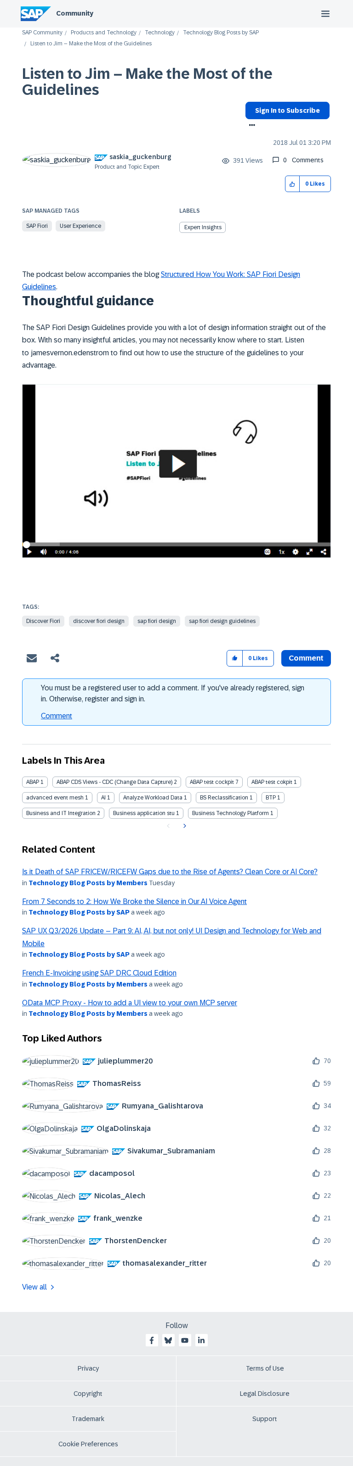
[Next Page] (183, 826)
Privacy (88, 1368)
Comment (56, 716)
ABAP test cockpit (212, 782)
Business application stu (144, 813)
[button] (292, 184)
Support (264, 1418)
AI (103, 797)
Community (74, 13)
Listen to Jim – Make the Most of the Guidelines (147, 82)
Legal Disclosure (265, 1393)
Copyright (88, 1393)
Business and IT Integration (61, 813)
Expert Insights (203, 227)
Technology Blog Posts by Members (88, 883)
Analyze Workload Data (152, 797)
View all (34, 1287)
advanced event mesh (55, 797)
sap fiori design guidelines (222, 621)
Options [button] (250, 126)
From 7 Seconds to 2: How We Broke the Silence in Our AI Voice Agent (134, 901)
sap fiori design (156, 621)
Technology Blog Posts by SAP (221, 33)
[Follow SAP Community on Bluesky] (168, 1340)
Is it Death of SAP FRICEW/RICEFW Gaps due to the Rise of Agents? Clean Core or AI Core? (170, 872)
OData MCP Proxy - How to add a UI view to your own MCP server (129, 1003)
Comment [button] (306, 658)
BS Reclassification (224, 797)
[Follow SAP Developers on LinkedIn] (201, 1340)
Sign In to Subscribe (287, 110)
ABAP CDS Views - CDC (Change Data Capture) (114, 782)
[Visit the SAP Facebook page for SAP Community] (151, 1340)
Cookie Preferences (88, 1444)
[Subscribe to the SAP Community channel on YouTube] (184, 1340)
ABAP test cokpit (271, 782)
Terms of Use (265, 1368)
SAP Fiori (37, 226)
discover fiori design (99, 621)
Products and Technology (104, 33)
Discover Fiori (43, 621)
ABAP (32, 782)
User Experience (80, 226)
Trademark (88, 1418)
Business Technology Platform (230, 813)
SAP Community (42, 33)
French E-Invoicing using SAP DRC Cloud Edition (99, 973)
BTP (271, 797)
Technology (160, 33)
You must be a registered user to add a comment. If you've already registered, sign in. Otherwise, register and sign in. (172, 693)
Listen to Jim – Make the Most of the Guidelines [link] (91, 44)
